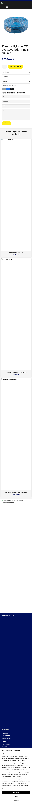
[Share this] (8, 89)
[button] (7, 7)
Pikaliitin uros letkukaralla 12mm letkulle (16, 372)
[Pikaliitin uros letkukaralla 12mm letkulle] (16, 314)
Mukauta (16, 796)
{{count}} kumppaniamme (10, 753)
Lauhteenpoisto (5, 746)
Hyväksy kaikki (16, 792)
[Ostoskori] (29, 7)
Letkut (16, 41)
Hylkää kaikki (16, 800)
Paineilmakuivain (5, 743)
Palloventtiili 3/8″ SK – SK (16, 253)
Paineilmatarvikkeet (10, 41)
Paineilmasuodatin (6, 744)
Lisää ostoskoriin (15, 66)
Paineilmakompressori (7, 737)
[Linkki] (26, 7)
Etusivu (3, 41)
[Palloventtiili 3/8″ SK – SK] (16, 195)
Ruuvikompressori (6, 735)
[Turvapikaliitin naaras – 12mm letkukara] (16, 434)
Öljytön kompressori (6, 738)
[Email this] (4, 89)
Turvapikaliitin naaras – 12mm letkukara (16, 492)
